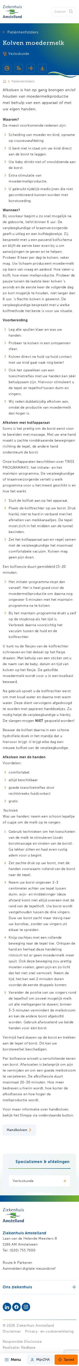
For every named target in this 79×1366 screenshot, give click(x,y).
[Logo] (12, 11)
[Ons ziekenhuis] (39, 1287)
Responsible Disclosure (22, 1342)
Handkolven (17, 1130)
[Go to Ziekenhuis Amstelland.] (7, 81)
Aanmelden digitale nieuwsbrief (29, 1269)
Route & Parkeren (17, 1263)
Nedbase (28, 1347)
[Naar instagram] (26, 1307)
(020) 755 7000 (22, 1250)
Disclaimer (12, 1331)
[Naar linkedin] (7, 1307)
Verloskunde (23, 1181)
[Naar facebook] (16, 1307)
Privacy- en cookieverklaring (49, 1331)
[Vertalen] (19, 68)
